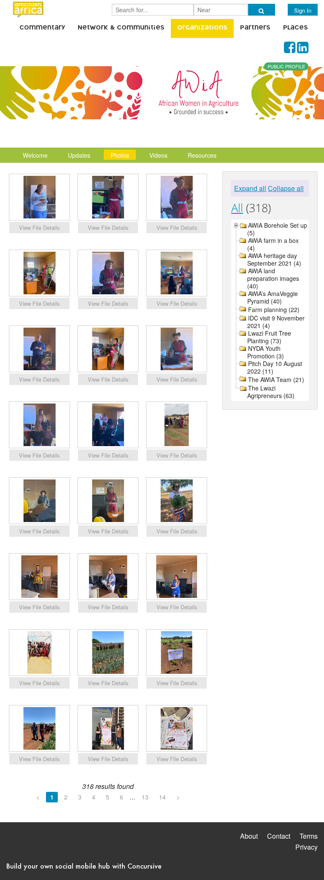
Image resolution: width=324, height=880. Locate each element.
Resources (202, 155)
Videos (158, 155)
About (249, 836)
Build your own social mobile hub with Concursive (84, 865)
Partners (255, 28)
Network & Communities (121, 28)
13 (145, 797)
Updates (79, 155)
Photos (120, 155)
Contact (278, 836)
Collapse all (286, 188)
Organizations (202, 28)
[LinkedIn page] (302, 49)
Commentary (42, 28)
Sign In (302, 10)
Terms (309, 836)
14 (162, 797)
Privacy (306, 847)
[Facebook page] (289, 49)
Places (295, 28)
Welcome (35, 155)
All (237, 207)
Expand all (250, 188)
